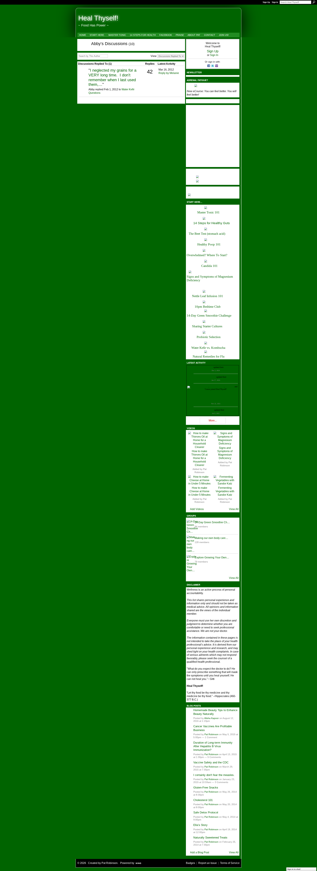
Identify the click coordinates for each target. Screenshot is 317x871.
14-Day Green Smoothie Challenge (209, 315)
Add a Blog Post (199, 852)
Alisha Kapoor (211, 718)
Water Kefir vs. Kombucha (208, 347)
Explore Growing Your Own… (212, 557)
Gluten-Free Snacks (205, 787)
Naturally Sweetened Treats (210, 837)
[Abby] (82, 49)
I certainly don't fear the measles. (213, 775)
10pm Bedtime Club (208, 306)
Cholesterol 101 (203, 800)
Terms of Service (230, 863)
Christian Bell (207, 367)
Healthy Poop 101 (209, 244)
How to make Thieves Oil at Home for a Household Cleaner (199, 458)
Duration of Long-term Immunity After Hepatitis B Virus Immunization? (212, 746)
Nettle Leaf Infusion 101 (207, 296)
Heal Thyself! (98, 18)
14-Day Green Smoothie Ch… (212, 522)
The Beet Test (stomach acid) (207, 233)
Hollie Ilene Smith (201, 386)
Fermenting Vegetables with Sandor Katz (225, 491)
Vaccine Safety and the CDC (211, 762)
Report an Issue (207, 863)
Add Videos (197, 509)
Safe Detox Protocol (205, 812)
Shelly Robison (208, 410)
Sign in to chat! (294, 869)
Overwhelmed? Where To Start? (207, 255)
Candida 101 (209, 266)
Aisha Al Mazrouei (216, 386)
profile (226, 367)
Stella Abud (229, 386)
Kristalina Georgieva (208, 377)
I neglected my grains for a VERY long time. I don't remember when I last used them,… (112, 77)
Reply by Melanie (168, 73)
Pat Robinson (211, 734)
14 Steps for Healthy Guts (211, 223)
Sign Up (266, 2)
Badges (190, 863)
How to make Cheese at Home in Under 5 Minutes (199, 491)
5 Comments (214, 757)
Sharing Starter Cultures (207, 326)
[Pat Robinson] (83, 75)
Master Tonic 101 (208, 212)
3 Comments (221, 782)
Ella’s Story (200, 825)
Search (314, 2)
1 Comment (211, 737)
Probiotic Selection (209, 337)
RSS (79, 100)
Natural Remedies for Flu (209, 356)
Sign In (275, 2)
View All (234, 509)
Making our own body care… (211, 538)
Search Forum (110, 56)
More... (213, 420)
